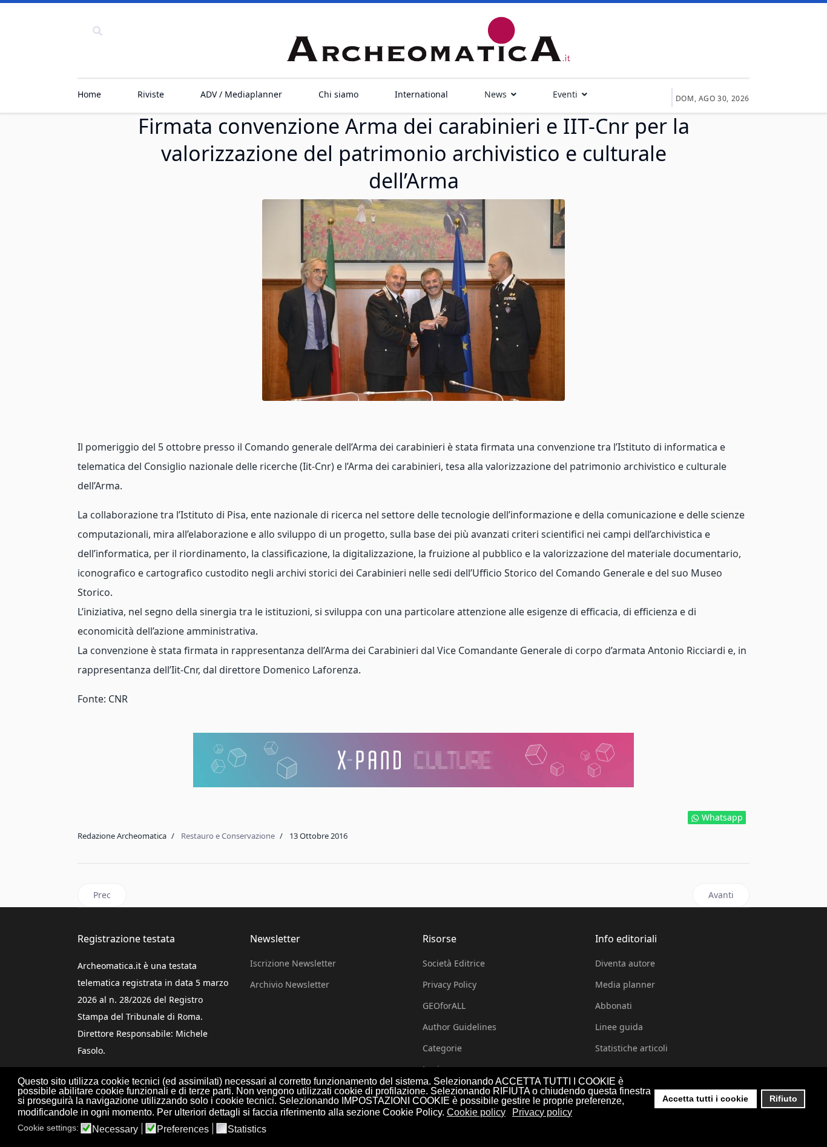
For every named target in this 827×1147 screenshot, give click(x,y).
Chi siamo (338, 94)
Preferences (183, 1129)
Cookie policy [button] (476, 1112)
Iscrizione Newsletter (293, 963)
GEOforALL (444, 1005)
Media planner (625, 984)
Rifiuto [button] (783, 1098)
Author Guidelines (459, 1027)
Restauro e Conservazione (228, 835)
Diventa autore (625, 963)
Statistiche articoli (631, 1048)
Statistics (247, 1129)
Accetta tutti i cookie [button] (705, 1098)
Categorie (442, 1048)
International (421, 94)
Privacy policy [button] (542, 1112)
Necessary (115, 1129)
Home (89, 94)
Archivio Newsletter (289, 984)
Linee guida (619, 1027)
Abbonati (613, 1005)
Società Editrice (454, 963)
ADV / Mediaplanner (241, 94)
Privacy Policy (449, 984)
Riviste (150, 94)
